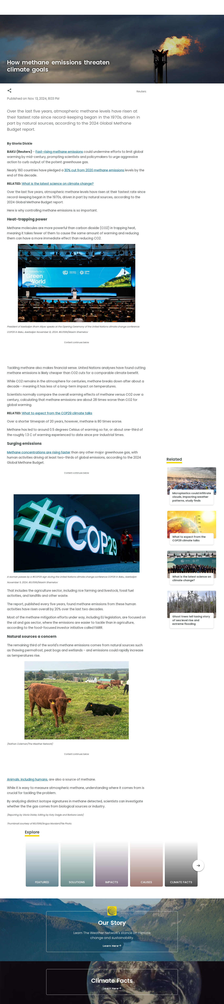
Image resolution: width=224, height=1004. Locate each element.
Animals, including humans (27, 779)
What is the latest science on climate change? (58, 183)
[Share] (9, 90)
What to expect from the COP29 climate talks (57, 413)
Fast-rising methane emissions (59, 152)
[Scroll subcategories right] (198, 865)
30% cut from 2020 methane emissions (94, 170)
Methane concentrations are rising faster (38, 452)
